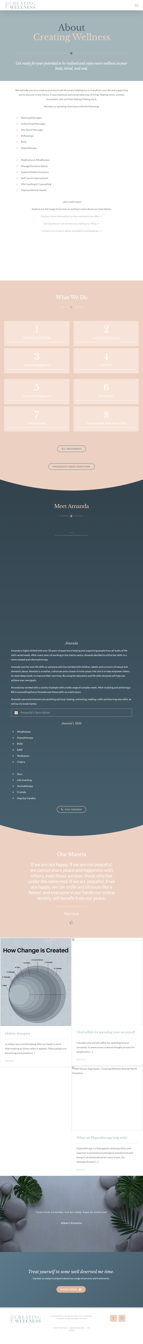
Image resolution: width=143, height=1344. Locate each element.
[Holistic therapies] (36, 982)
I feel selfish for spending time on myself (106, 1032)
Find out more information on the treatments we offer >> (71, 216)
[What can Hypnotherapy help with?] (107, 1098)
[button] (71, 712)
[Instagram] (121, 1318)
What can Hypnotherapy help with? (102, 1138)
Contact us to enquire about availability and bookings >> (71, 230)
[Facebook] (113, 1318)
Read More (9, 1061)
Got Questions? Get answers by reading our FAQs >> (71, 223)
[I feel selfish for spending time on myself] (107, 981)
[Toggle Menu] (137, 5)
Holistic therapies (17, 1033)
